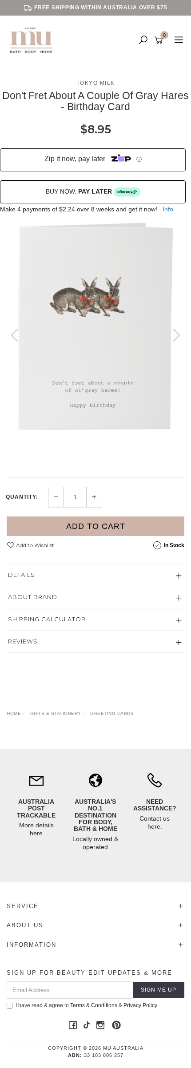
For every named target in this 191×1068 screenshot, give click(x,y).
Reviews (23, 641)
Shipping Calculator (47, 619)
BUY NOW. (79, 191)
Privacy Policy (140, 1005)
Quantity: (22, 497)
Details (21, 574)
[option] (95, 338)
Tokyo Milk (95, 83)
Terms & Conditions (93, 1005)
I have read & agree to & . (87, 1005)
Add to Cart (95, 526)
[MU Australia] (33, 40)
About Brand (32, 596)
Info (168, 209)
